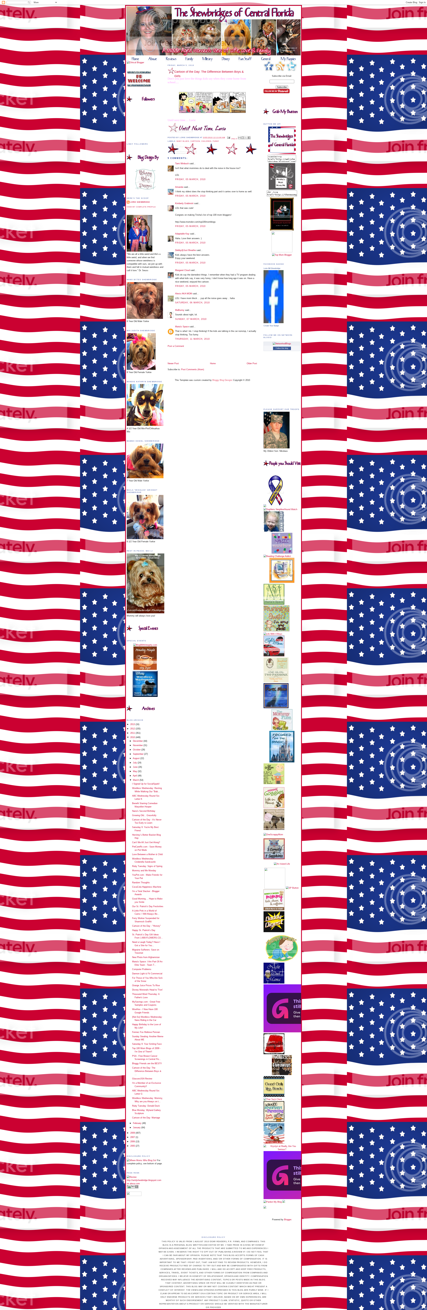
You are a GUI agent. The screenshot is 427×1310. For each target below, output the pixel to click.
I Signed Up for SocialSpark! (146, 784)
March (136, 780)
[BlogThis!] (242, 137)
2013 (133, 724)
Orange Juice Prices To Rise (146, 985)
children (206, 141)
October (137, 749)
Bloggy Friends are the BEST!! (147, 1063)
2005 (133, 1146)
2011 (133, 733)
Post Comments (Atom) (192, 369)
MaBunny (179, 310)
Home (213, 363)
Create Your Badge (271, 326)
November (138, 745)
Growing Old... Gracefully (144, 815)
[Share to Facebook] (249, 137)
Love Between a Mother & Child (147, 854)
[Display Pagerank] (132, 1187)
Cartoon (195, 141)
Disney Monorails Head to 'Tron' (147, 990)
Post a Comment (176, 346)
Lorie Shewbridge (140, 202)
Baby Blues (183, 141)
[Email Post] (229, 137)
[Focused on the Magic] (281, 761)
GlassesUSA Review (142, 1078)
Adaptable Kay (182, 233)
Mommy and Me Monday (144, 870)
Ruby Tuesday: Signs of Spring (147, 866)
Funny (216, 141)
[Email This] (239, 137)
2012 (133, 728)
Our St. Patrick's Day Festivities (147, 906)
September (138, 754)
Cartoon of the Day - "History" (146, 926)
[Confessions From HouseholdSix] (274, 1143)
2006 (133, 1141)
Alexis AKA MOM (183, 293)
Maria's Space (182, 326)
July (135, 762)
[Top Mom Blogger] (282, 255)
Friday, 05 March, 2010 (190, 179)
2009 (133, 1133)
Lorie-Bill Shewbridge (272, 268)
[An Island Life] (282, 864)
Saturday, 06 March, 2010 (192, 302)
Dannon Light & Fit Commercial (147, 973)
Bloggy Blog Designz (222, 380)
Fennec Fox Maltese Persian (146, 1032)
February (137, 1123)
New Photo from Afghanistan (146, 957)
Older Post (252, 363)
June (135, 767)
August (136, 758)
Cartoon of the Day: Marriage (146, 1117)
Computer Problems (141, 969)
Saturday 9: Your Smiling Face (147, 1044)
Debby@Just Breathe (185, 250)
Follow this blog (282, 348)
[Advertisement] (187, 355)
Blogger (287, 1219)
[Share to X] (246, 137)
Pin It (234, 139)
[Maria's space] (274, 604)
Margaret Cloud (182, 270)
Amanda (179, 187)
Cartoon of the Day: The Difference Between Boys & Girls (209, 74)
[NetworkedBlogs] (282, 343)
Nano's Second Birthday (143, 811)
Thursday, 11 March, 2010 (192, 339)
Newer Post (173, 363)
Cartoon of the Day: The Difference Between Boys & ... (146, 1071)
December (138, 741)
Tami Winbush (182, 163)
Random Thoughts (141, 882)
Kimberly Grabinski (184, 203)
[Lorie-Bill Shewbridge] (274, 322)
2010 (133, 737)
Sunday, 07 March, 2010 (191, 319)
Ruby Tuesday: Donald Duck (146, 1106)
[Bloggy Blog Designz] (145, 189)
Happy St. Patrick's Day (143, 930)
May (135, 771)
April (135, 775)
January (137, 1127)
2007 (133, 1137)
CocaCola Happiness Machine (146, 887)
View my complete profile (141, 207)
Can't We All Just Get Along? (146, 842)
